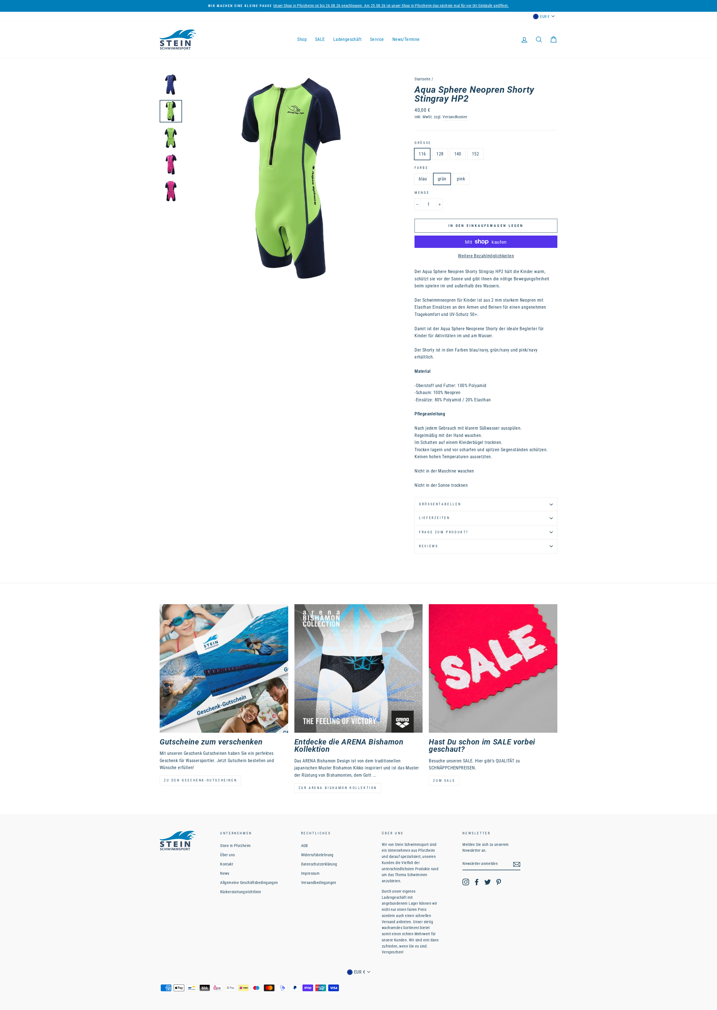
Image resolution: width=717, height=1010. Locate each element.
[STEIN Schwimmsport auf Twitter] (487, 882)
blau (423, 178)
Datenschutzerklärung (319, 864)
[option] (291, 178)
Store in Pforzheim (235, 845)
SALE (320, 39)
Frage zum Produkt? (444, 532)
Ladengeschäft (347, 39)
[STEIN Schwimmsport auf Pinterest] (498, 882)
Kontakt (226, 864)
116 (422, 154)
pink (461, 178)
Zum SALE (444, 781)
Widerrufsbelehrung (317, 855)
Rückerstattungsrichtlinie (240, 892)
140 (457, 154)
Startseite (422, 79)
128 (439, 154)
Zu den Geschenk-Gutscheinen (200, 780)
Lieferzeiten (434, 518)
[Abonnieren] (516, 864)
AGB (304, 845)
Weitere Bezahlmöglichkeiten (486, 256)
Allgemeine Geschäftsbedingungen (249, 882)
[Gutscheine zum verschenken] (224, 668)
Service (377, 39)
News (224, 873)
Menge (422, 193)
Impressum (310, 873)
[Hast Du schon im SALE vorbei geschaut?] (493, 668)
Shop (302, 39)
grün (442, 178)
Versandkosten (455, 117)
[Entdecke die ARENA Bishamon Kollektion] (358, 668)
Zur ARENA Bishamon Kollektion (338, 788)
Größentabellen (440, 504)
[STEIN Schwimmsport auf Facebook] (476, 882)
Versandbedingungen (318, 882)
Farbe (421, 168)
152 (475, 154)
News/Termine (406, 39)
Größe (423, 143)
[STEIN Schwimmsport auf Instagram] (465, 882)
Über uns (227, 855)
